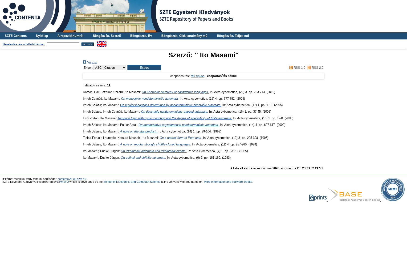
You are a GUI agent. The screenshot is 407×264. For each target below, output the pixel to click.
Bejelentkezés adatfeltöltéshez (24, 44)
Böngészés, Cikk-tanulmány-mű (184, 36)
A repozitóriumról (70, 36)
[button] (144, 67)
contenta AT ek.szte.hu (72, 179)
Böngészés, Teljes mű (233, 36)
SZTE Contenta (16, 36)
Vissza (91, 62)
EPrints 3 (63, 181)
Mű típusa (197, 76)
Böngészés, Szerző (107, 36)
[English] (101, 43)
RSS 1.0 (299, 67)
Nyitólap (42, 36)
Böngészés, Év (141, 36)
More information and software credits (228, 181)
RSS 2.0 (317, 67)
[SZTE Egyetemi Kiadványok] (203, 16)
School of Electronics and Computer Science (131, 181)
